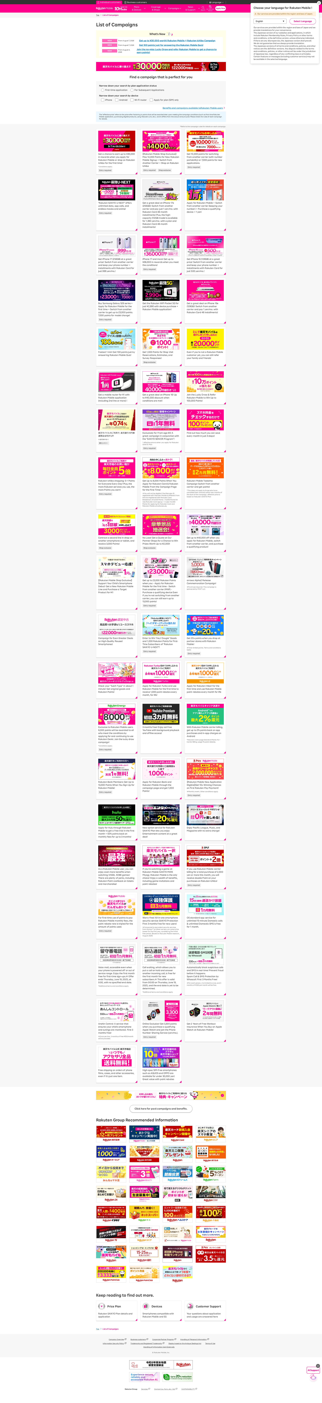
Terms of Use (210, 1343)
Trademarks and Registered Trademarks (146, 1343)
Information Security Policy (113, 1343)
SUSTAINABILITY (188, 1389)
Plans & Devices (136, 8)
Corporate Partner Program (163, 1339)
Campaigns (173, 8)
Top (97, 15)
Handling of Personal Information (193, 1339)
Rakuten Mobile (105, 8)
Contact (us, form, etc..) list (164, 1389)
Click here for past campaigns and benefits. (161, 1108)
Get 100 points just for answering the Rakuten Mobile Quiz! (171, 45)
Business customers (138, 1339)
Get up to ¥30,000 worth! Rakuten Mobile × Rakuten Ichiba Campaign (177, 41)
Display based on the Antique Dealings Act (185, 1343)
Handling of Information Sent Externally (159, 1347)
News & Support (190, 8)
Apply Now (220, 8)
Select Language (303, 21)
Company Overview (116, 1339)
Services (144, 1389)
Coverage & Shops (155, 8)
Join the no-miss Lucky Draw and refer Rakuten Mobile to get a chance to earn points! (177, 50)
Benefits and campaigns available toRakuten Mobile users (193, 108)
